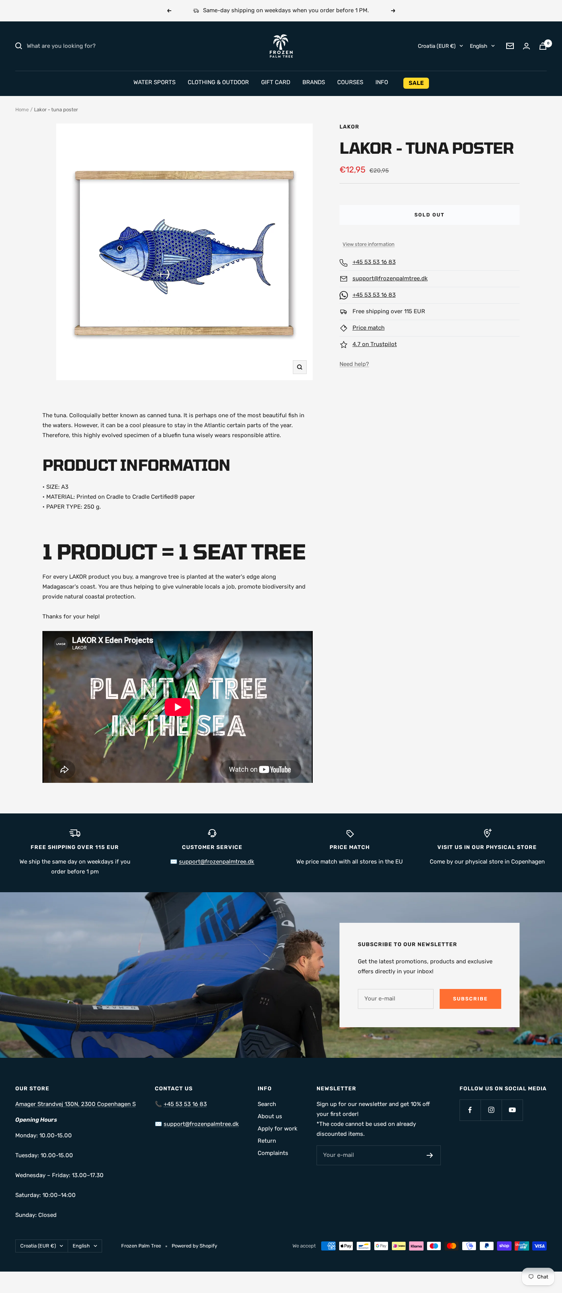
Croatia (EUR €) (437, 45)
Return (267, 1140)
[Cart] (543, 46)
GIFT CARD (275, 82)
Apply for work (277, 1128)
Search (267, 1104)
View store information (369, 244)
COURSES (350, 82)
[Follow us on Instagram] (491, 1110)
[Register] (430, 1155)
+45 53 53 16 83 (374, 262)
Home (22, 109)
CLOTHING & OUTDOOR (218, 82)
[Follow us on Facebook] (470, 1110)
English (478, 45)
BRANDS (313, 82)
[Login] (526, 46)
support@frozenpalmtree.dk (390, 278)
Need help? (354, 364)
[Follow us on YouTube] (512, 1110)
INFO (381, 82)
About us (270, 1116)
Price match (368, 327)
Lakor (349, 127)
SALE (416, 83)
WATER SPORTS (154, 82)
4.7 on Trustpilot (374, 344)
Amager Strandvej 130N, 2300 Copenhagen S (75, 1104)
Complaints (273, 1153)
